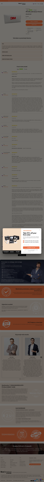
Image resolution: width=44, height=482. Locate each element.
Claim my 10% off (31, 247)
